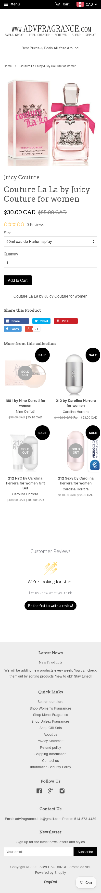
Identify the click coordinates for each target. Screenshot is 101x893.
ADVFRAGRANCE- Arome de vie (64, 866)
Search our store (50, 701)
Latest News (50, 652)
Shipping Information (50, 753)
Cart (66, 3)
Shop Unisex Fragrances (50, 721)
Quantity (11, 254)
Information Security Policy (50, 766)
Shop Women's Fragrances (51, 708)
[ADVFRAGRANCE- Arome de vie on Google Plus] (50, 791)
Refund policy (50, 747)
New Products (51, 662)
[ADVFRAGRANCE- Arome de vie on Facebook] (39, 791)
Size (8, 232)
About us (50, 734)
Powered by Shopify (50, 872)
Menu (15, 3)
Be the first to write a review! (50, 605)
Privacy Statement (50, 740)
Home (8, 66)
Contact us (50, 760)
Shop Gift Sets (50, 727)
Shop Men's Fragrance (50, 714)
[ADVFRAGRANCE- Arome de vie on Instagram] (62, 791)
